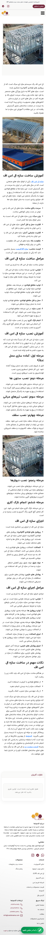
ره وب (5, 930)
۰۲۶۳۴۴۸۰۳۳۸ (14, 911)
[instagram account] (8, 6)
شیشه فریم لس (38, 882)
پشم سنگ (19, 868)
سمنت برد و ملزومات (16, 864)
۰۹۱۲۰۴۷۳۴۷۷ (14, 908)
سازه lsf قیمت (22, 249)
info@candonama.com (11, 915)
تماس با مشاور (39, 6)
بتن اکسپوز (40, 878)
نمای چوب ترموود (38, 868)
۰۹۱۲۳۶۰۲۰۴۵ (15, 904)
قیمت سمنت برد (31, 746)
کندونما (29, 736)
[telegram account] (3, 6)
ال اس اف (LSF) (38, 873)
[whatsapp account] (42, 855)
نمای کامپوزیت (39, 864)
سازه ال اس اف (37, 181)
